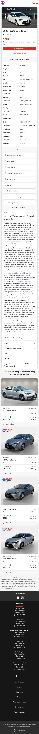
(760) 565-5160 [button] (21, 637)
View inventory (19, 682)
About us (19, 687)
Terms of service (19, 712)
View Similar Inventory (19, 53)
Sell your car (19, 697)
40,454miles (32, 413)
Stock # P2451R (7, 457)
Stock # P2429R (7, 507)
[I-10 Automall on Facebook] (17, 598)
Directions (19, 692)
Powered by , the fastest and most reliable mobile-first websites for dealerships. (19, 725)
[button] (33, 3)
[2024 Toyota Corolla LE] (19, 441)
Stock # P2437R (7, 556)
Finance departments (19, 702)
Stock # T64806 (7, 408)
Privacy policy (19, 707)
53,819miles (32, 462)
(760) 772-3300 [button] (21, 626)
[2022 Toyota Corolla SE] (19, 392)
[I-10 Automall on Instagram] (22, 598)
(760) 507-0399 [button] (21, 647)
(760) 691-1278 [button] (21, 669)
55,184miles (32, 512)
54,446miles (32, 561)
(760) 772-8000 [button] (21, 658)
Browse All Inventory (19, 48)
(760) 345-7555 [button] (21, 615)
